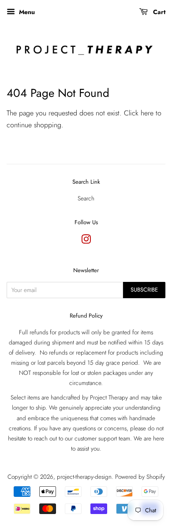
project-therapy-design (84, 476)
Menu (26, 11)
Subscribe (144, 289)
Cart (158, 11)
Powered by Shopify (140, 476)
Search (86, 198)
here (147, 113)
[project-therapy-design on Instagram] (86, 241)
